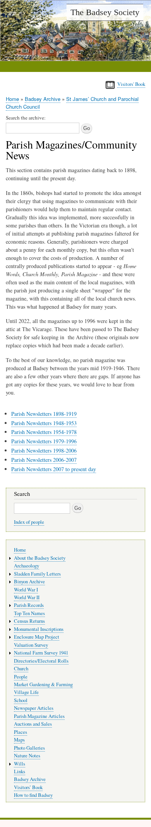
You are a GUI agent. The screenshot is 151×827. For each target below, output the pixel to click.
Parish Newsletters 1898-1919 (44, 413)
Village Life (26, 692)
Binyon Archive (29, 581)
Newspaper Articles (33, 708)
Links (19, 771)
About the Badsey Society (39, 558)
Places (20, 732)
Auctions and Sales (33, 724)
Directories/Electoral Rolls (41, 661)
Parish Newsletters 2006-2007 (44, 459)
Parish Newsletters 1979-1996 (44, 441)
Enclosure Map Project (36, 637)
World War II (26, 597)
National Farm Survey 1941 (41, 652)
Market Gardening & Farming (43, 684)
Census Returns (29, 621)
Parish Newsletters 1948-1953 (44, 423)
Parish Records (29, 605)
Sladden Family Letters (37, 574)
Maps (19, 739)
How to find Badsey (33, 795)
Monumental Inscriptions (38, 629)
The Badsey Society (104, 12)
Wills (19, 763)
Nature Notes (27, 755)
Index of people (29, 522)
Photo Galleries (29, 748)
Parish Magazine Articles (39, 716)
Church (21, 668)
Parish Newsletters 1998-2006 (44, 450)
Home (12, 99)
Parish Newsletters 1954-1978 (44, 432)
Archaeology (26, 565)
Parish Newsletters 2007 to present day (53, 469)
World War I (26, 589)
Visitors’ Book (28, 787)
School (20, 700)
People (20, 676)
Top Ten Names (29, 613)
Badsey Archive (42, 99)
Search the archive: (26, 117)
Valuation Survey (31, 645)
